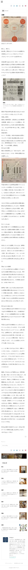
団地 (2, 478)
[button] (2, 1)
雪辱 (2, 525)
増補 (2, 513)
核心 (2, 466)
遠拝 (2, 490)
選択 (2, 501)
